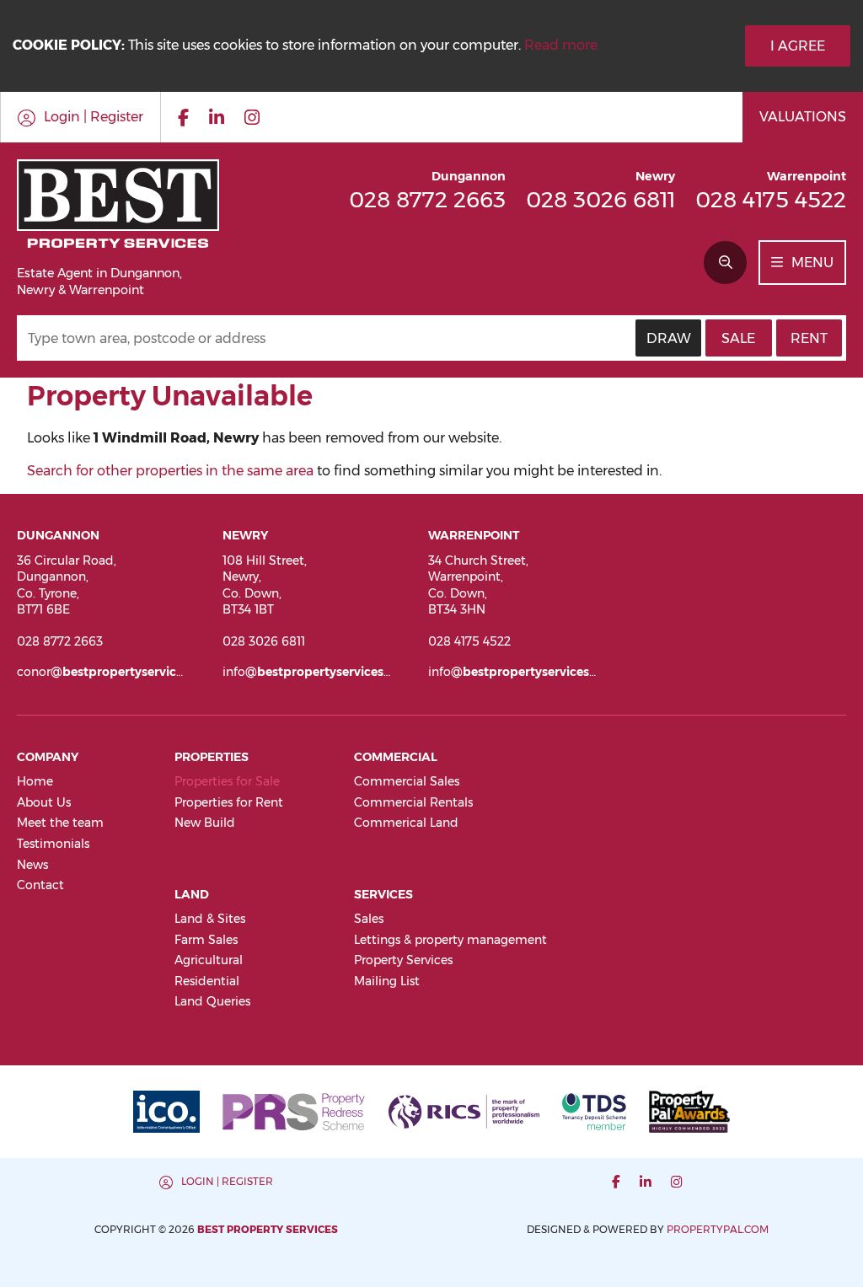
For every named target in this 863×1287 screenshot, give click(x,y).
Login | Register (227, 1181)
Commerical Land (406, 822)
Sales (368, 918)
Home (35, 781)
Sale (738, 338)
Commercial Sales (406, 781)
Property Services (403, 960)
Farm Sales (206, 939)
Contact (40, 885)
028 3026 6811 (600, 199)
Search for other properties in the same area (170, 471)
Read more (561, 45)
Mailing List (387, 981)
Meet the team (60, 822)
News (32, 864)
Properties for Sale (227, 781)
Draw (668, 338)
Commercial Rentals (413, 802)
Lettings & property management (450, 939)
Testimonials (53, 843)
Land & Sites (209, 918)
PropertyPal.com (718, 1229)
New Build (204, 822)
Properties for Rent (228, 802)
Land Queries (212, 1001)
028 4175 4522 (770, 199)
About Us (44, 802)
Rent (809, 338)
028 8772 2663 (427, 199)
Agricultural (208, 960)
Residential (206, 981)
